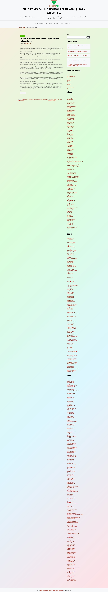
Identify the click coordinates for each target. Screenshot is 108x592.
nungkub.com (70, 217)
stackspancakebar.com (71, 339)
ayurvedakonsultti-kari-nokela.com (74, 166)
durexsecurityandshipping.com (73, 176)
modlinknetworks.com (71, 559)
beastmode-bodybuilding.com (73, 390)
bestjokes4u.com (70, 412)
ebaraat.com (69, 111)
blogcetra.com (70, 463)
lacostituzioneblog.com (72, 213)
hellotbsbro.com (70, 454)
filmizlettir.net (70, 241)
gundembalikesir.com (71, 106)
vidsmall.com (69, 506)
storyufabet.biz (70, 146)
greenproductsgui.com (71, 435)
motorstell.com (70, 263)
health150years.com (71, 265)
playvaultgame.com (71, 573)
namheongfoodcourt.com (72, 340)
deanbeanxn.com (70, 397)
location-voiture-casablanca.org (73, 517)
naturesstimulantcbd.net (72, 227)
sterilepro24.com (70, 510)
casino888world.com (71, 529)
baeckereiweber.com (71, 96)
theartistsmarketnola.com (72, 336)
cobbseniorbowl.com (71, 173)
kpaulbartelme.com (71, 518)
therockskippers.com (71, 346)
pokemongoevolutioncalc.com (73, 567)
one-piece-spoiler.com (71, 476)
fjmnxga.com (69, 320)
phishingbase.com (70, 568)
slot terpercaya (70, 75)
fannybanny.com (70, 554)
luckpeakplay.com (70, 563)
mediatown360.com (71, 354)
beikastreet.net (70, 239)
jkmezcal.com (70, 532)
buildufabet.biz (70, 154)
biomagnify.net (70, 230)
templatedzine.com (71, 200)
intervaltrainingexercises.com (73, 533)
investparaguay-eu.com (71, 185)
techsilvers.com (70, 196)
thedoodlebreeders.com (72, 192)
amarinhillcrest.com (71, 276)
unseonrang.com (70, 460)
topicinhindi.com (70, 382)
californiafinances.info (71, 328)
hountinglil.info (70, 409)
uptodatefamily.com (71, 209)
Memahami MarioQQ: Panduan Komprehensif (77, 59)
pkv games (23, 93)
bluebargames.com (71, 249)
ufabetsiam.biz (70, 129)
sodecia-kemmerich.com (72, 526)
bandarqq (69, 80)
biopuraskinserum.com (71, 327)
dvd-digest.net (70, 335)
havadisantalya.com (71, 102)
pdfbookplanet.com (71, 470)
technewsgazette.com (71, 303)
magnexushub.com (71, 115)
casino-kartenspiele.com (72, 284)
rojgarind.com (70, 437)
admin (22, 43)
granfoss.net (69, 347)
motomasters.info (70, 497)
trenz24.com (69, 290)
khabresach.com (70, 366)
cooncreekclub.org (71, 243)
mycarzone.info (70, 498)
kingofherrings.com (71, 305)
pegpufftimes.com (70, 245)
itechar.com (69, 107)
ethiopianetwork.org (71, 448)
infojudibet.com (70, 394)
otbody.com (69, 288)
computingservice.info (71, 456)
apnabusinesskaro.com (71, 370)
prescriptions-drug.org (71, 266)
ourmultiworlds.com (71, 242)
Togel (61, 23)
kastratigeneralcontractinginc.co (73, 162)
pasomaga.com (70, 224)
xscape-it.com (70, 170)
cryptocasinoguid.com (71, 160)
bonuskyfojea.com (71, 542)
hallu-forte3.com (70, 343)
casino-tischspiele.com (71, 286)
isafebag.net (69, 280)
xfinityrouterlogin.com (71, 359)
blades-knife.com (70, 475)
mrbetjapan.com (70, 307)
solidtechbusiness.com (71, 511)
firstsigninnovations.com (72, 251)
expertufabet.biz (70, 126)
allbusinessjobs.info (71, 386)
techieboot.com (70, 104)
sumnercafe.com (70, 204)
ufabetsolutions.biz (71, 138)
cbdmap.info (69, 396)
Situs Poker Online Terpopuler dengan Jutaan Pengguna (51, 590)
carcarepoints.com (71, 191)
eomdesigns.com (70, 493)
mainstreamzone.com (71, 443)
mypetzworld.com (70, 182)
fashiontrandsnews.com (72, 157)
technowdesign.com (71, 174)
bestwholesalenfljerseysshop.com (74, 164)
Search (68, 34)
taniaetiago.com (70, 222)
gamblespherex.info (71, 490)
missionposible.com (71, 356)
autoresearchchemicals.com (72, 368)
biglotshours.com (70, 118)
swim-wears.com (70, 254)
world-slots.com (70, 401)
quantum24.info (70, 501)
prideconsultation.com (71, 408)
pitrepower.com (70, 352)
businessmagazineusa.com (72, 503)
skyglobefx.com (70, 489)
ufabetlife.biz (69, 137)
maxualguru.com (70, 425)
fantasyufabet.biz (70, 127)
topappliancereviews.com (72, 362)
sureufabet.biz (70, 143)
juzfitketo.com (70, 223)
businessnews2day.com (72, 507)
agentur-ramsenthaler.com (72, 491)
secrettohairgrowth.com (72, 315)
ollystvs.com (69, 466)
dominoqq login (70, 87)
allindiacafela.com (70, 348)
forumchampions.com (71, 247)
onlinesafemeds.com (71, 121)
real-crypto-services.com (72, 181)
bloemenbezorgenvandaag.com (73, 313)
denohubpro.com (70, 474)
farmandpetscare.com (71, 455)
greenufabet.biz (70, 133)
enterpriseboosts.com (71, 282)
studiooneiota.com (71, 478)
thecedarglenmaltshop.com (72, 379)
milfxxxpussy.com (70, 208)
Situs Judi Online (68, 23)
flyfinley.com (69, 406)
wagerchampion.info (71, 484)
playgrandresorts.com (71, 575)
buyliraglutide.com (71, 119)
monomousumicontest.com (72, 486)
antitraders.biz (70, 168)
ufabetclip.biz (70, 125)
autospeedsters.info (71, 483)
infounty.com (69, 184)
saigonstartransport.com (72, 321)
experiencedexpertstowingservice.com (75, 514)
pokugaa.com (70, 572)
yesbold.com (69, 108)
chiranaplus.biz (70, 338)
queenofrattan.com (71, 471)
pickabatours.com (70, 389)
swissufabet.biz (70, 130)
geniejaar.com (70, 414)
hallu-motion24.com (71, 344)
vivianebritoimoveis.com (72, 270)
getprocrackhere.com (71, 552)
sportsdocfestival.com (71, 577)
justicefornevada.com (71, 451)
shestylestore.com (71, 579)
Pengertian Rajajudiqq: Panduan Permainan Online (78, 55)
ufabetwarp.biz (70, 123)
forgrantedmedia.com (71, 255)
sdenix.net (69, 274)
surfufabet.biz (70, 141)
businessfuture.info (71, 393)
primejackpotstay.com (71, 571)
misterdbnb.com (70, 530)
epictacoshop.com (71, 325)
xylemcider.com (70, 220)
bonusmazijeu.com (71, 541)
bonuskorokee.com (71, 544)
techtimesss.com (70, 261)
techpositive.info (70, 459)
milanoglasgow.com (71, 342)
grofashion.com (70, 565)
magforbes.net (70, 272)
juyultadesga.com (70, 180)
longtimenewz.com (71, 560)
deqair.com (69, 195)
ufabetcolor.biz (70, 134)
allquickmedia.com (71, 301)
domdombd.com (70, 549)
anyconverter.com (70, 294)
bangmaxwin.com (70, 323)
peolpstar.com (70, 257)
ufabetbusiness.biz (71, 131)
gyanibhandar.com (70, 122)
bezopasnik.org (70, 319)
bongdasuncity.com (71, 427)
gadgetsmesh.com (71, 449)
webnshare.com (70, 445)
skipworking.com (70, 292)
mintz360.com (70, 419)
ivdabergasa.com (70, 178)
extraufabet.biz (70, 135)
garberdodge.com (70, 253)
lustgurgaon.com (70, 413)
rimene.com (69, 332)
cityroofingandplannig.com (72, 177)
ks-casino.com (70, 189)
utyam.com (69, 212)
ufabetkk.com (70, 300)
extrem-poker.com (71, 188)
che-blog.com (70, 404)
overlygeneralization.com (72, 447)
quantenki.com (70, 502)
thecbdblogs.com (70, 367)
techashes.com (70, 99)
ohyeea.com (69, 215)
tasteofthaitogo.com (71, 316)
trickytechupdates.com (71, 363)
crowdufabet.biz (70, 153)
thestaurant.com (70, 537)
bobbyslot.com (70, 416)
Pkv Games (41, 23)
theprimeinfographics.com (72, 522)
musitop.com (69, 211)
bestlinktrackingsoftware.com (73, 538)
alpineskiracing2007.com (72, 350)
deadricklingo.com (70, 487)
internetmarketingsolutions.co (73, 464)
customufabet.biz (70, 145)
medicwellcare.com (71, 505)
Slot (47, 23)
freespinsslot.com (70, 429)
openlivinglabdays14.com (72, 165)
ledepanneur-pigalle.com (72, 333)
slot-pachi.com (70, 428)
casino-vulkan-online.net (72, 351)
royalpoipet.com (70, 536)
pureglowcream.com (71, 312)
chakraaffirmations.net (71, 410)
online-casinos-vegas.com (72, 358)
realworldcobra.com (71, 480)
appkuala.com (70, 309)
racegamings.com (70, 569)
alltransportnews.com (71, 156)
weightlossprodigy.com (72, 421)
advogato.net (69, 278)
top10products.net (70, 388)
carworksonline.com (71, 259)
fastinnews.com (70, 553)
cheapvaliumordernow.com (72, 524)
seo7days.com (70, 311)
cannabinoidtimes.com (71, 433)
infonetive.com (70, 324)
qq (67, 85)
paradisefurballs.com (71, 431)
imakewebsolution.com (72, 402)
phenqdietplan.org (70, 203)
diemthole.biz (70, 298)
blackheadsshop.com (71, 515)
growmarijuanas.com (71, 444)
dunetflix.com (70, 205)
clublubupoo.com (70, 540)
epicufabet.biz (70, 147)
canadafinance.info (71, 329)
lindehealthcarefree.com (72, 385)
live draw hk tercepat (71, 76)
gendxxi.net (69, 495)
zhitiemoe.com (70, 216)
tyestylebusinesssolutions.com (73, 534)
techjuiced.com (70, 112)
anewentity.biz (70, 308)
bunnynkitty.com (70, 317)
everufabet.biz (70, 152)
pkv (67, 77)
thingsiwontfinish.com (71, 580)
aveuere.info (69, 432)
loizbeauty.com (70, 293)
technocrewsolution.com (72, 268)
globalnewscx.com (71, 467)
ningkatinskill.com (70, 197)
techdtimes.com (70, 103)
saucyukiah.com (70, 238)
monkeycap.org (70, 273)
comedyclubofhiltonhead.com (73, 519)
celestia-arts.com (70, 246)
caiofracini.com (70, 458)
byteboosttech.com (71, 114)
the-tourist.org (70, 277)
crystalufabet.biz (70, 149)
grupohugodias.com (71, 193)
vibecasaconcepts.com (71, 499)
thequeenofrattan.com (71, 472)
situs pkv (69, 79)
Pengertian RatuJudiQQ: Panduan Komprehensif (77, 51)
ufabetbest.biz (70, 142)
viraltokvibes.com (70, 269)
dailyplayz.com (70, 550)
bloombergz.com (70, 281)
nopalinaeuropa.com (71, 228)
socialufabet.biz (70, 139)
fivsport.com (69, 199)
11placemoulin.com (70, 417)
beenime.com (70, 525)
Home (36, 23)
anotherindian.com (71, 219)
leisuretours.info (70, 452)
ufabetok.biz (69, 150)
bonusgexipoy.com (71, 545)
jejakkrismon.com (70, 297)
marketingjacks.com (71, 360)
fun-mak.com (69, 528)
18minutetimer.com (71, 440)
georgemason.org (70, 381)
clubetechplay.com (71, 548)
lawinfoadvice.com (71, 201)
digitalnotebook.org (71, 424)
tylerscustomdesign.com (72, 258)
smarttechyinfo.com (71, 423)
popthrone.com (70, 400)
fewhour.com (69, 439)
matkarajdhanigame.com (72, 398)
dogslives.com (70, 468)
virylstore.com (70, 262)
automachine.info (70, 482)
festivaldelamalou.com (71, 250)
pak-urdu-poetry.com (71, 462)
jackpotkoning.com (71, 557)
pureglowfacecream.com (72, 304)
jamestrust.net (70, 289)
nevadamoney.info (71, 331)
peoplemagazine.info (71, 98)
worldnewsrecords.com (72, 509)
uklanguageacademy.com (72, 384)
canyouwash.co (70, 100)
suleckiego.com (70, 371)
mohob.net (69, 420)
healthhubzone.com (71, 110)
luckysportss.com (70, 561)
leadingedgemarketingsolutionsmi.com (75, 161)
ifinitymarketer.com (71, 556)
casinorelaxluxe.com (71, 546)
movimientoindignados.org (72, 207)
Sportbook (56, 23)
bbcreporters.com (70, 158)
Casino (50, 23)
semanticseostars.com (71, 441)
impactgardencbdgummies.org (73, 226)
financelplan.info (70, 392)
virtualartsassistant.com (72, 521)
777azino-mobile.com (71, 172)
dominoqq (69, 81)
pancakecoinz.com (71, 405)
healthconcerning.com (71, 436)
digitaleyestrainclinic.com (72, 355)
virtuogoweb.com (70, 117)
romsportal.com (70, 576)
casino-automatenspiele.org (72, 285)
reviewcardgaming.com (71, 513)
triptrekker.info (70, 494)
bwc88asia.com (70, 187)
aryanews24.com (70, 169)
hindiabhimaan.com (71, 364)
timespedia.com (70, 296)
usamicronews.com (71, 564)
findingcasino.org (70, 479)
